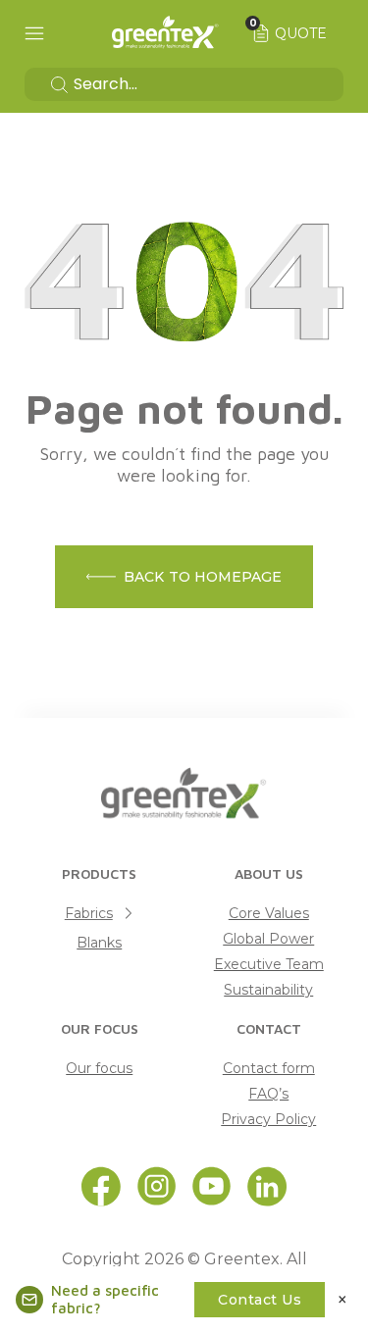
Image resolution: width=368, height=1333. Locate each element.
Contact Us (259, 1299)
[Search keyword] (184, 84)
